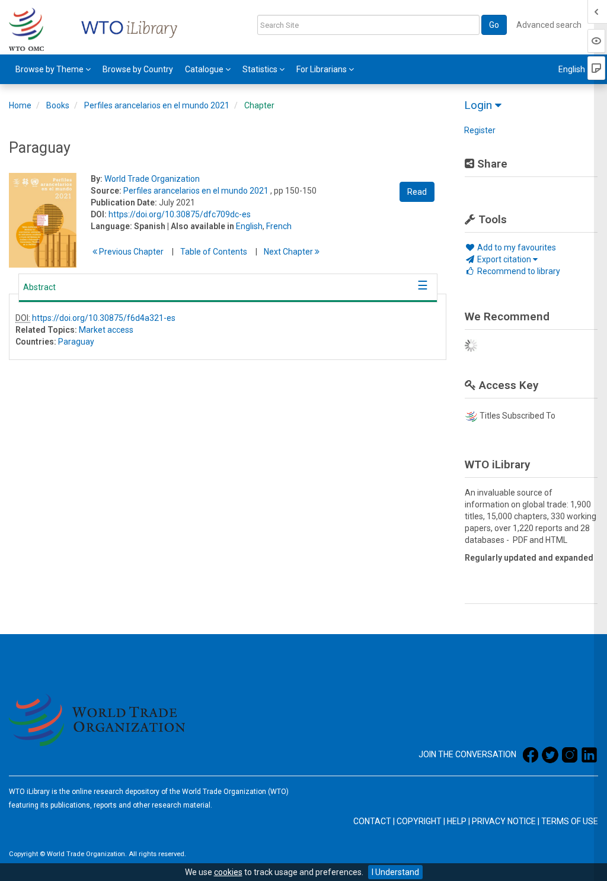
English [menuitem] (572, 69)
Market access (106, 330)
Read (417, 192)
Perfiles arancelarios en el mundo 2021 (156, 105)
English (249, 226)
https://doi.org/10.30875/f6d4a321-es (103, 318)
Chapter (259, 105)
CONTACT (372, 821)
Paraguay (76, 341)
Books (57, 105)
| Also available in (200, 226)
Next (289, 251)
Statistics (260, 69)
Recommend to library (517, 271)
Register (480, 130)
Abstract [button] (39, 287)
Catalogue (205, 69)
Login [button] (479, 105)
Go (494, 25)
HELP (457, 821)
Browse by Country (138, 69)
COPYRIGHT (419, 821)
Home (20, 105)
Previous (130, 251)
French (279, 226)
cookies (228, 872)
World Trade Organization (152, 179)
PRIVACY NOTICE (504, 821)
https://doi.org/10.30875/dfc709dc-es (179, 214)
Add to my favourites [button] (515, 247)
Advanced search (549, 25)
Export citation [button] (504, 259)
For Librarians (322, 69)
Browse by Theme (50, 69)
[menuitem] (53, 69)
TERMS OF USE (569, 821)
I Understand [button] (395, 872)
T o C (213, 251)
